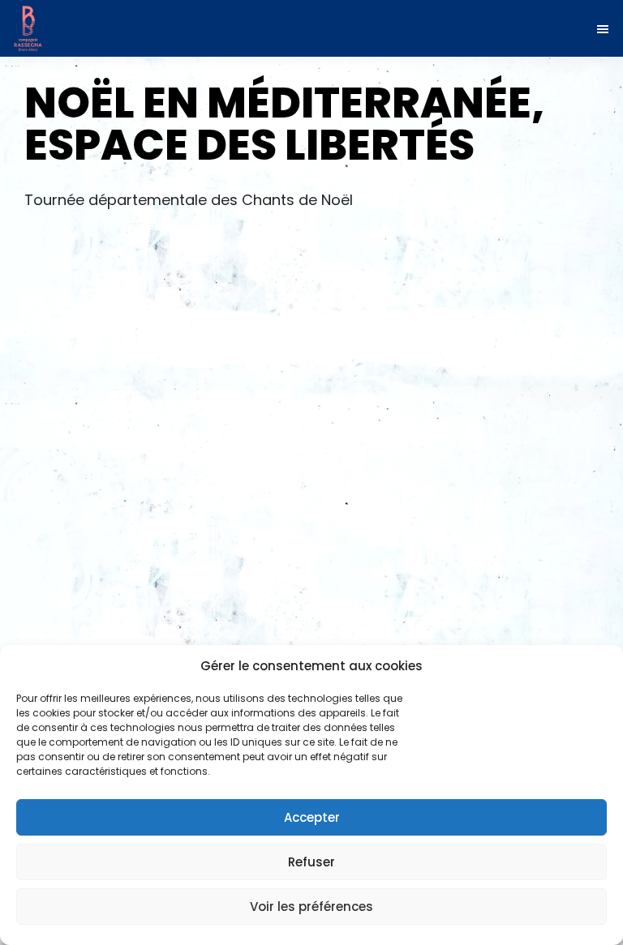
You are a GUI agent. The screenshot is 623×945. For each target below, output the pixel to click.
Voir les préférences (311, 906)
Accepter (312, 817)
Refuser (311, 861)
